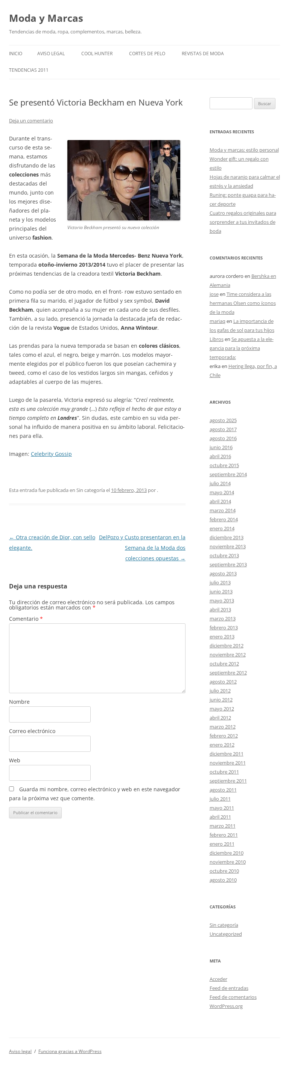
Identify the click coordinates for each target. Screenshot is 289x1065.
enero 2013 (222, 636)
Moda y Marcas (46, 18)
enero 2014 (222, 528)
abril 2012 (220, 717)
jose (214, 294)
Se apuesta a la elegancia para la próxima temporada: (242, 348)
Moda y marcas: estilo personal (244, 149)
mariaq (217, 321)
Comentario (26, 618)
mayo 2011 (222, 807)
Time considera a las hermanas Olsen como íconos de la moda (243, 303)
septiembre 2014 (228, 474)
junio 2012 (221, 699)
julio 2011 (220, 798)
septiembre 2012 (228, 672)
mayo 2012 (222, 708)
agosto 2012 (223, 681)
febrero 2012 (224, 735)
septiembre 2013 (228, 564)
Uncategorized (226, 934)
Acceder (218, 979)
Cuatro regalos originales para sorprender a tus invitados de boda (243, 222)
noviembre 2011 (228, 762)
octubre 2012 (224, 663)
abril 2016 (220, 456)
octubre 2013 (224, 555)
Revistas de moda (203, 53)
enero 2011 (222, 843)
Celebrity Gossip (51, 453)
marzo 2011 (223, 825)
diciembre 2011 (226, 753)
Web (14, 760)
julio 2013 (220, 582)
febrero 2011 (224, 834)
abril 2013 (220, 609)
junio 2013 (221, 591)
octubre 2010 (224, 870)
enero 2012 (222, 744)
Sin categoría (224, 925)
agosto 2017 (223, 429)
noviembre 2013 (228, 546)
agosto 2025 (223, 420)
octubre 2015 (224, 465)
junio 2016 (221, 447)
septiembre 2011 (228, 780)
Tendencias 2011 (29, 70)
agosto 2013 (223, 573)
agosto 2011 (223, 789)
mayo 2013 (222, 600)
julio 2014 (220, 483)
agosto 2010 (223, 879)
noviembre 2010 (228, 861)
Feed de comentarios (233, 997)
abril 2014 (220, 501)
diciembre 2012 (226, 645)
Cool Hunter (97, 53)
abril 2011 (220, 816)
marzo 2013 (223, 618)
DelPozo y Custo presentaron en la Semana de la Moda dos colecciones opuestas (142, 548)
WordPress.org (226, 1006)
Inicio (15, 53)
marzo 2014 (223, 510)
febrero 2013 (224, 627)
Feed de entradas (229, 988)
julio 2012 (220, 690)
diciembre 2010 (226, 852)
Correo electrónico (32, 731)
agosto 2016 (223, 438)
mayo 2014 (222, 492)
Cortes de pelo (147, 53)
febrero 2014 (224, 519)
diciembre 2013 (226, 537)
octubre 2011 (224, 771)
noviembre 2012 (228, 654)
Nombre (19, 701)
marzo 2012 (223, 726)
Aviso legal (51, 53)
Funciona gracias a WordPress (70, 1051)
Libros (217, 339)
